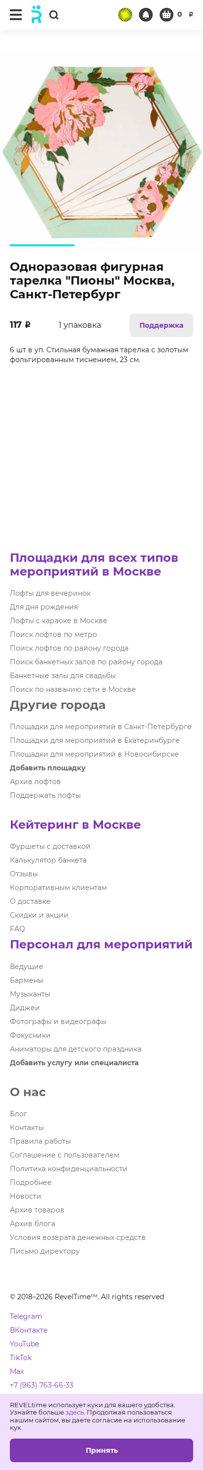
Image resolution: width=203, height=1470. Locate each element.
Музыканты (30, 994)
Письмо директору (45, 1251)
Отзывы (24, 873)
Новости (25, 1196)
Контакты (27, 1127)
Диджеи (25, 1007)
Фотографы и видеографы (58, 1021)
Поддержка (161, 325)
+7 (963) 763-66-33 (41, 1385)
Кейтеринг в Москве (75, 824)
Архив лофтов (35, 781)
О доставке (30, 901)
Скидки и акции (39, 915)
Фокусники (30, 1035)
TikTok (21, 1357)
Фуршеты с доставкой (50, 846)
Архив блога (32, 1223)
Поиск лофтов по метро (53, 634)
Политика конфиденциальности (69, 1168)
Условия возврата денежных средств (78, 1237)
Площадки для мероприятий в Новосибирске (94, 754)
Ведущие (26, 966)
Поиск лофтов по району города (69, 648)
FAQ (17, 928)
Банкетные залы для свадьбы (63, 675)
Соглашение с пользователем (64, 1155)
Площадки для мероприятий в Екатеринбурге (95, 740)
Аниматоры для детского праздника (75, 1049)
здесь (75, 1412)
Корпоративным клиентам (58, 887)
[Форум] (125, 15)
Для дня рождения (44, 607)
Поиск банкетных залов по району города (86, 661)
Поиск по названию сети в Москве (73, 689)
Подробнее (31, 1182)
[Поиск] (54, 14)
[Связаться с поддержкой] (146, 15)
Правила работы (40, 1141)
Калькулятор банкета (48, 860)
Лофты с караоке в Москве (58, 620)
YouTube (24, 1343)
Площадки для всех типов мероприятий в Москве (94, 564)
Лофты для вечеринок (50, 593)
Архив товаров (37, 1210)
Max (17, 1371)
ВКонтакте (29, 1330)
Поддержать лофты (45, 795)
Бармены (26, 980)
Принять (102, 1450)
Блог (18, 1113)
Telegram (26, 1316)
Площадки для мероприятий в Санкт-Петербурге (101, 726)
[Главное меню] (16, 15)
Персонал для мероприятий (101, 944)
